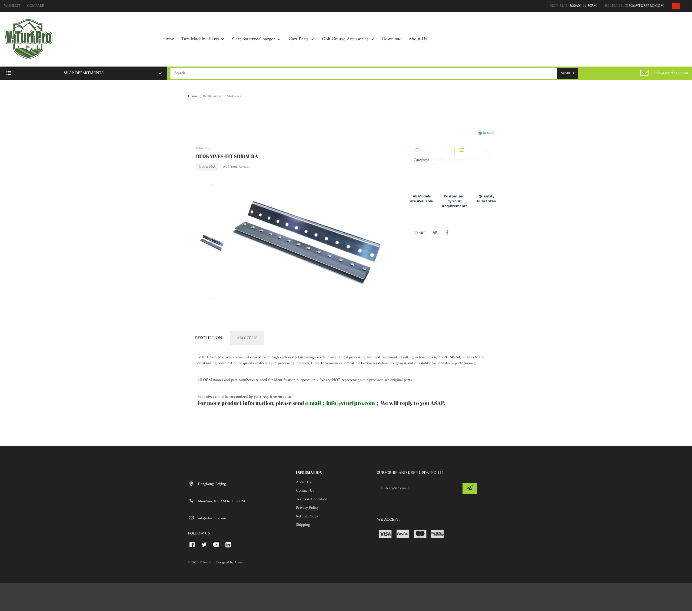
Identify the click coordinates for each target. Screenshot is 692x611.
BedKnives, (439, 160)
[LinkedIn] (228, 544)
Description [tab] (208, 338)
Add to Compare (478, 150)
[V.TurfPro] (28, 39)
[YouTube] (216, 544)
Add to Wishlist (433, 150)
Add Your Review (236, 167)
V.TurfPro (202, 148)
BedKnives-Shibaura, (466, 160)
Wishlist (12, 5)
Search (567, 73)
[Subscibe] (470, 488)
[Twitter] (435, 233)
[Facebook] (447, 233)
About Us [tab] (247, 338)
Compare (35, 5)
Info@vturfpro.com (671, 73)
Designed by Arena (229, 562)
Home (193, 96)
